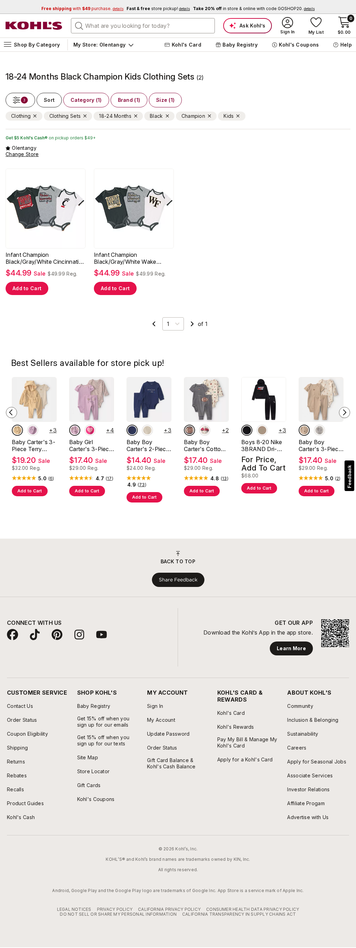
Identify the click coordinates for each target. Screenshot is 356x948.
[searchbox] (143, 25)
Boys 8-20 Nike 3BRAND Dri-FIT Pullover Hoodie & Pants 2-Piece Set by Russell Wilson (261, 445)
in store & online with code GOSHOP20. (254, 8)
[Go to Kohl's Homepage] (34, 26)
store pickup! (158, 8)
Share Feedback (178, 579)
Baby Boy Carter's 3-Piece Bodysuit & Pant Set (320, 445)
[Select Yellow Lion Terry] (17, 430)
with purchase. (82, 8)
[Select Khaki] (262, 430)
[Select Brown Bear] (304, 430)
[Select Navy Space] (132, 430)
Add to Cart (27, 288)
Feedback (349, 476)
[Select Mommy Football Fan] (147, 430)
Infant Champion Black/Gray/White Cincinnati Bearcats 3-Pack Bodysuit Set (45, 258)
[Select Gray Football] (189, 430)
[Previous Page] (154, 323)
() (51, 478)
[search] (79, 25)
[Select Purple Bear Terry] (32, 430)
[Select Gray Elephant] (319, 430)
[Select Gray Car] (204, 430)
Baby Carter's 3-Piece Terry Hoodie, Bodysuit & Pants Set (33, 445)
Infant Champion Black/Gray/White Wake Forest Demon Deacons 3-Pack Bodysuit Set (129, 258)
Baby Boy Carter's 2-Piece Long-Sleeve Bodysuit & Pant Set (148, 445)
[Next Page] (192, 323)
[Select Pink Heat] (90, 430)
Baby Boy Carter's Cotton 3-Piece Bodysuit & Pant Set (205, 445)
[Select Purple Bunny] (74, 430)
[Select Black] (246, 430)
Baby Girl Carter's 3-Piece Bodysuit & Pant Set (90, 445)
